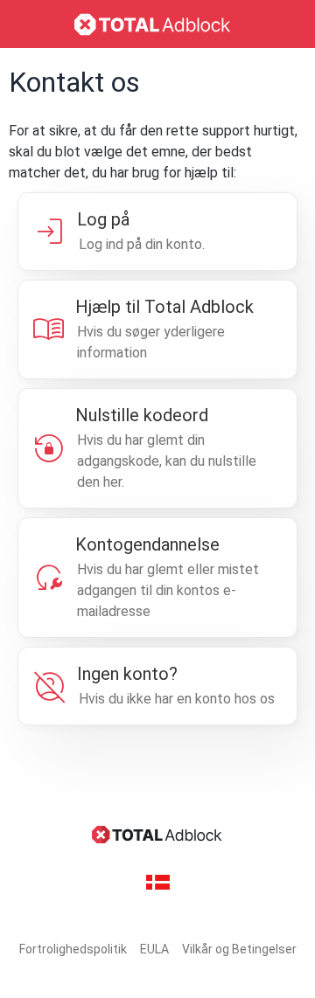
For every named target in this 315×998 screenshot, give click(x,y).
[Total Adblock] (157, 24)
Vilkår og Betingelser (239, 949)
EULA (154, 949)
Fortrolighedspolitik (73, 949)
